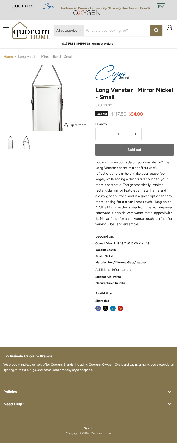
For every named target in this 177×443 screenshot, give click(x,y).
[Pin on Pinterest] (120, 308)
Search (88, 428)
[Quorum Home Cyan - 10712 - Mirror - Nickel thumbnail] (10, 142)
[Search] (156, 30)
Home (8, 57)
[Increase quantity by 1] (136, 134)
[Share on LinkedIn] (113, 308)
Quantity (101, 124)
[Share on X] (105, 308)
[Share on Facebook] (98, 308)
